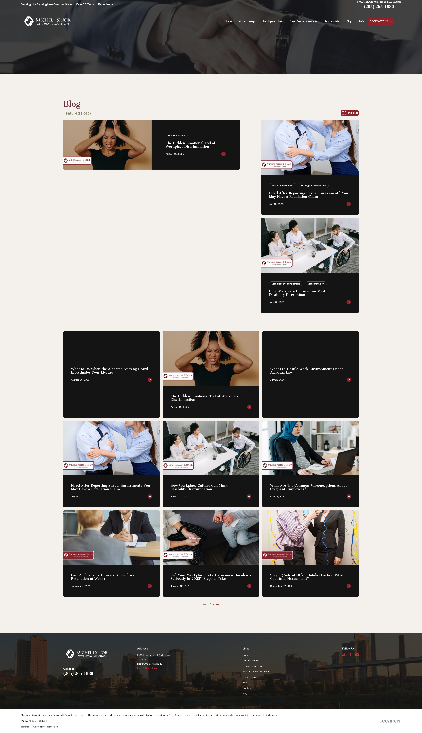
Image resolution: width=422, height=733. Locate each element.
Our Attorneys (251, 660)
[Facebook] (350, 654)
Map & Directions (147, 668)
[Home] (47, 21)
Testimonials (249, 677)
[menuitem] (25, 727)
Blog (245, 682)
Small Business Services (256, 671)
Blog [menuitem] (349, 21)
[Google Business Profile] (344, 654)
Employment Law (252, 666)
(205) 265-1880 (379, 6)
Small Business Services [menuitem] (303, 21)
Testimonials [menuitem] (332, 21)
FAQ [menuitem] (361, 21)
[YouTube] (357, 654)
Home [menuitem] (228, 21)
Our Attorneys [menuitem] (247, 21)
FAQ (245, 693)
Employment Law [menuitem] (273, 21)
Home (246, 655)
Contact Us (249, 688)
